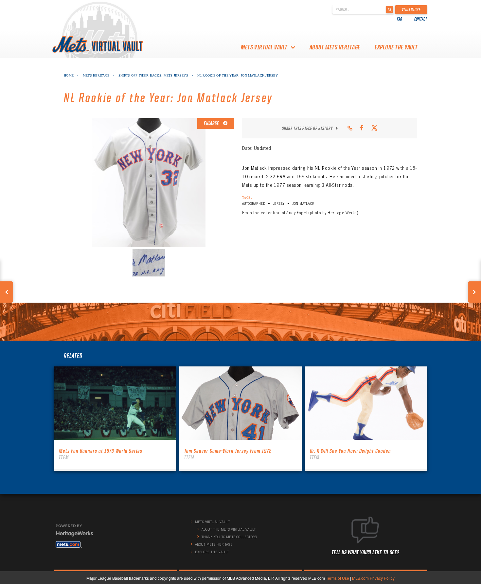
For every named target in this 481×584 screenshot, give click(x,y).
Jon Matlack (303, 204)
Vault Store (411, 9)
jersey (279, 204)
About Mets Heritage (335, 47)
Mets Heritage (96, 75)
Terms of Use (337, 578)
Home (69, 75)
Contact (420, 19)
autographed (253, 204)
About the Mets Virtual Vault (229, 529)
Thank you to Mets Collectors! (230, 537)
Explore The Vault (396, 47)
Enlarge (212, 123)
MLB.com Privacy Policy (373, 578)
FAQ (399, 19)
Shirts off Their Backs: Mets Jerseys (153, 75)
